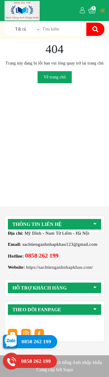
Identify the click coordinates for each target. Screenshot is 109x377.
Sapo (68, 369)
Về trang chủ (55, 77)
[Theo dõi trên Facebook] (39, 333)
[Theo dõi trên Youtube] (13, 333)
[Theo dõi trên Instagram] (26, 333)
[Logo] (22, 10)
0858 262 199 (41, 255)
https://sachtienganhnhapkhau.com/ (59, 267)
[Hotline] (11, 361)
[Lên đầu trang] (98, 366)
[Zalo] (10, 341)
